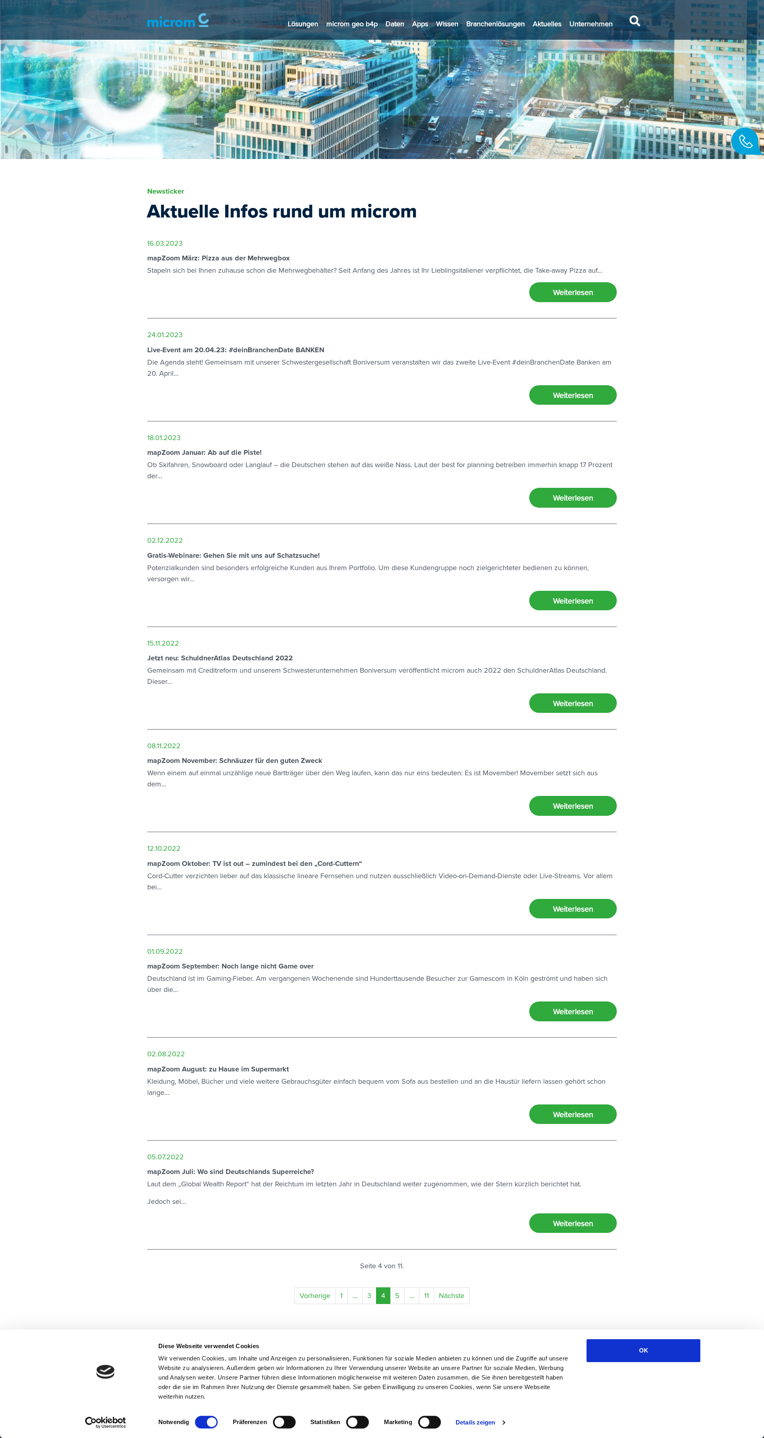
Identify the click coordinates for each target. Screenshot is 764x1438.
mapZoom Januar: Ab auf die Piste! (204, 452)
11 (426, 1295)
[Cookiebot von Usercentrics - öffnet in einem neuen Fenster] (105, 1422)
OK (643, 1350)
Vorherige (315, 1295)
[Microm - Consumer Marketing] (178, 20)
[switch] (284, 1422)
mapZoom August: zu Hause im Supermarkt (218, 1069)
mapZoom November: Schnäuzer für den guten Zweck (234, 760)
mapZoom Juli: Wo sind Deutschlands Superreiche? (230, 1171)
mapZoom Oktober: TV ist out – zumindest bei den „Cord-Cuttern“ (254, 863)
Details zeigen (475, 1422)
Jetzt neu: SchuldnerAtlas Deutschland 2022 (220, 658)
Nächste (451, 1295)
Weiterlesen (573, 292)
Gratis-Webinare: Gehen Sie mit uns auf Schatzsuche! (233, 555)
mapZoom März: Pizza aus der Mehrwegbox (218, 258)
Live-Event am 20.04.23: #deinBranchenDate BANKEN (235, 350)
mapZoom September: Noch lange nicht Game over (230, 966)
